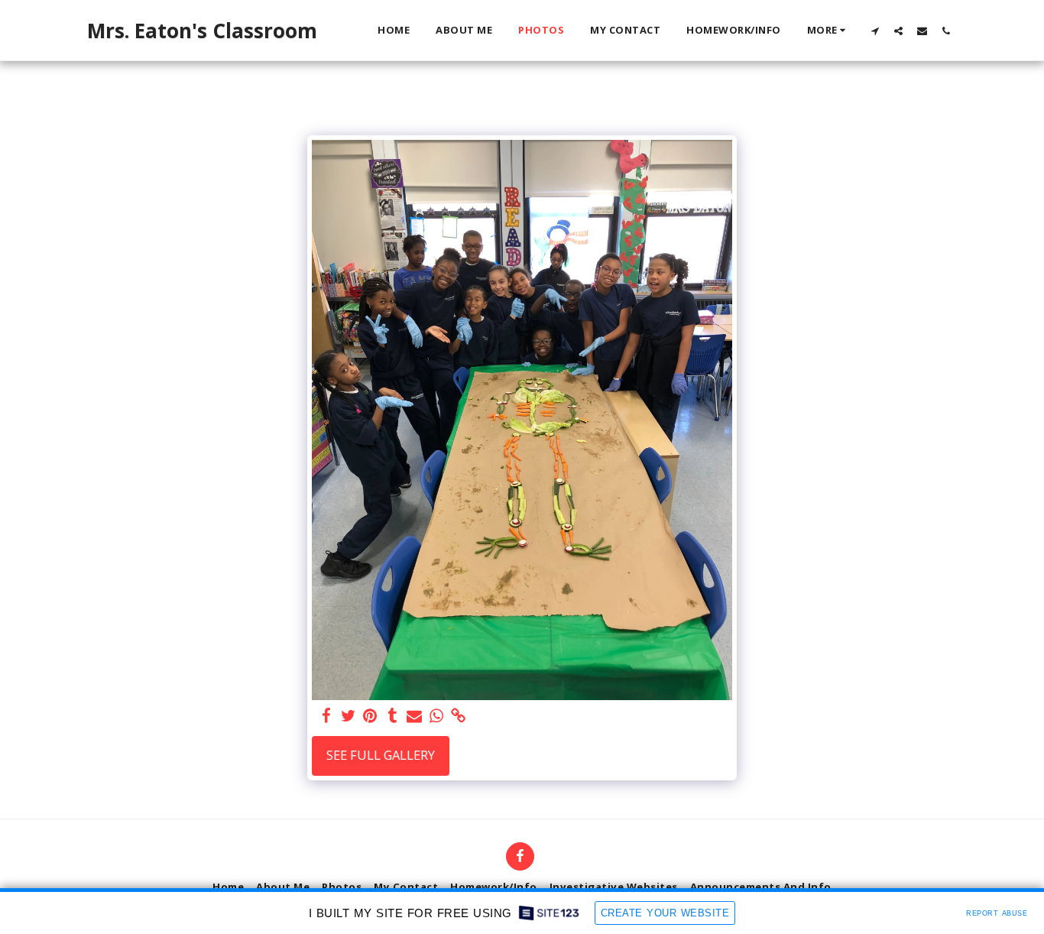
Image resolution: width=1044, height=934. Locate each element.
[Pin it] (370, 716)
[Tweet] (348, 716)
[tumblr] (392, 716)
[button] (875, 30)
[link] (459, 716)
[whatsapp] (437, 716)
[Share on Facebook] (326, 716)
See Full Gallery (380, 755)
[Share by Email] (415, 716)
